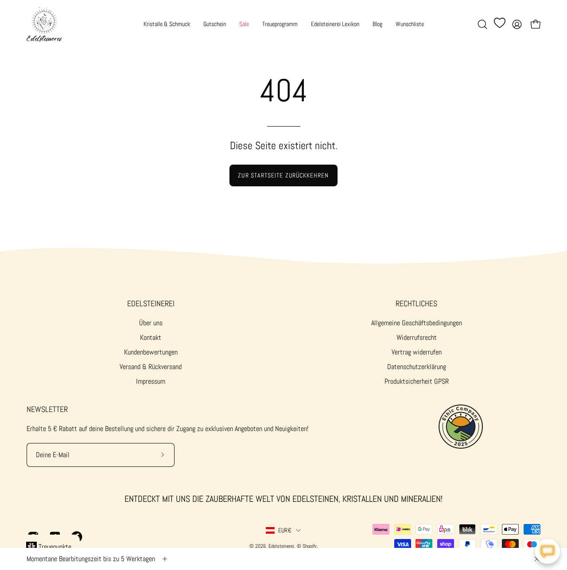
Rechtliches (416, 303)
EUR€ (284, 530)
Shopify (310, 546)
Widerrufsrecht (416, 337)
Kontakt (150, 337)
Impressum (150, 381)
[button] (482, 24)
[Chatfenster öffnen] (547, 551)
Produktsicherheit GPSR (416, 381)
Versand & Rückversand (151, 366)
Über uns (151, 322)
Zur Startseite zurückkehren (283, 175)
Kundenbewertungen (151, 352)
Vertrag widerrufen (417, 352)
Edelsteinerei (151, 303)
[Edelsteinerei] (44, 24)
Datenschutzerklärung (416, 366)
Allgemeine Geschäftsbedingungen (416, 322)
